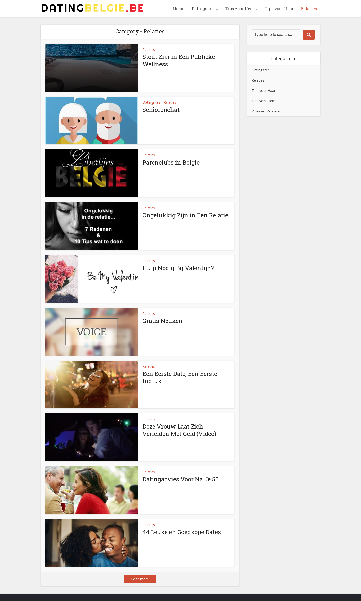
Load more (140, 579)
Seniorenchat (161, 109)
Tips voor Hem (239, 8)
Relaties (309, 8)
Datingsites (203, 8)
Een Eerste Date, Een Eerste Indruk (179, 377)
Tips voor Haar (279, 8)
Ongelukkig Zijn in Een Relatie (185, 215)
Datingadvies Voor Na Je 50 (180, 479)
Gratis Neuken (162, 321)
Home (178, 8)
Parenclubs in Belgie (171, 162)
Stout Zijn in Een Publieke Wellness (178, 60)
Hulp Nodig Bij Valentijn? (178, 268)
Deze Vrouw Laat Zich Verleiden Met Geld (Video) (179, 430)
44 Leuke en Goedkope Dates (181, 532)
